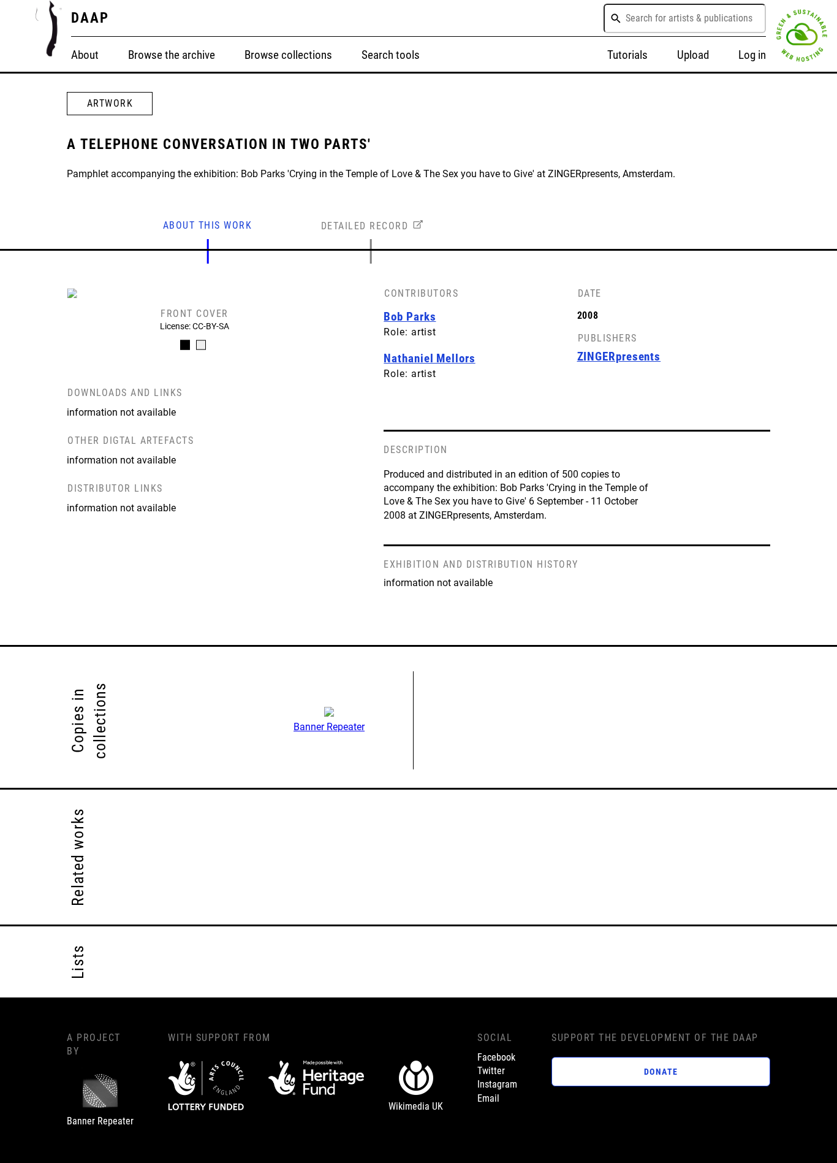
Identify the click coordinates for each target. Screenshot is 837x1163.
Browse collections (288, 55)
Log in (752, 55)
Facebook (496, 1057)
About (85, 55)
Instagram (497, 1084)
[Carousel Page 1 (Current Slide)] (185, 345)
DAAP (90, 17)
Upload (693, 55)
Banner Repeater (329, 727)
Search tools (391, 55)
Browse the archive (171, 55)
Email (488, 1098)
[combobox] (685, 18)
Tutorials (627, 55)
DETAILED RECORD (365, 226)
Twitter (491, 1071)
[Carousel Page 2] (201, 345)
